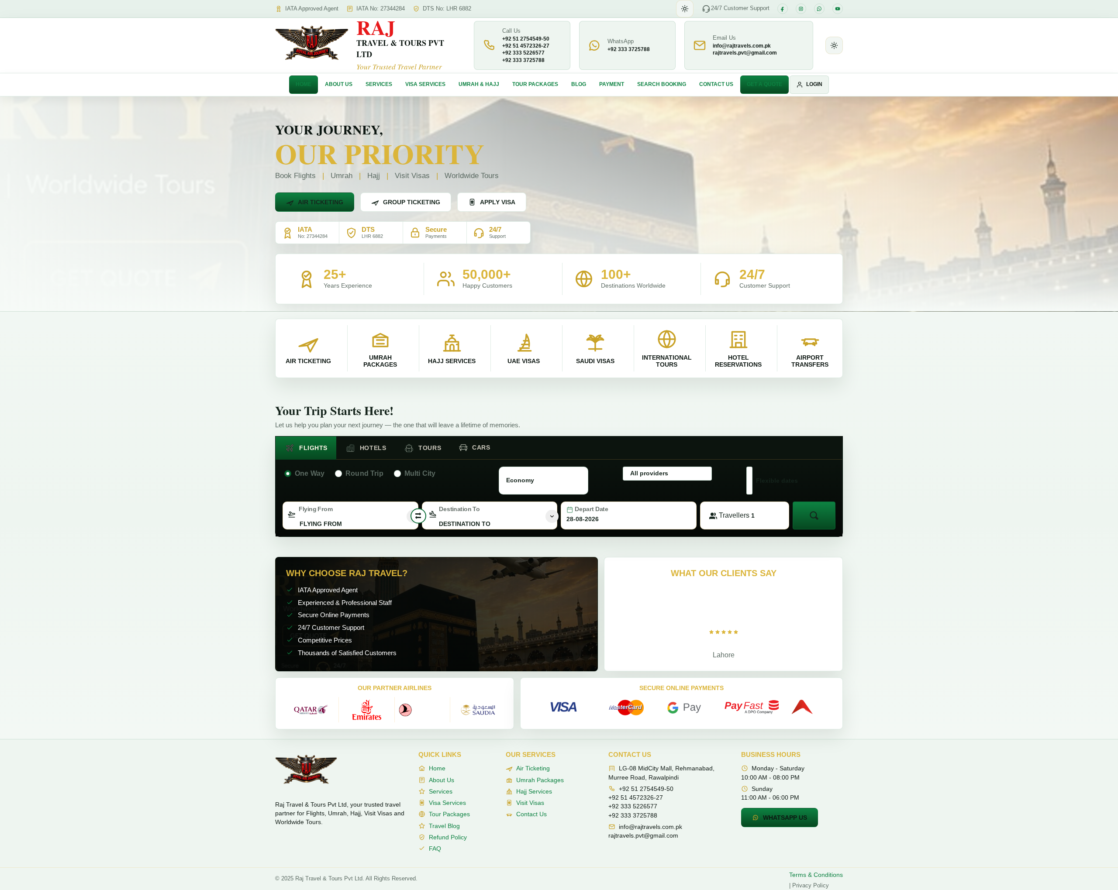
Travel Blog (444, 825)
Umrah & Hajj (479, 84)
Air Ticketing (320, 202)
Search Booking (661, 84)
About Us (338, 84)
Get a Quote (764, 84)
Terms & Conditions (816, 874)
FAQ (435, 848)
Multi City (420, 473)
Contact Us (716, 84)
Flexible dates (777, 480)
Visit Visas (530, 802)
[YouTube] (837, 8)
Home (303, 84)
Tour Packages (535, 84)
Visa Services (425, 84)
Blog (578, 84)
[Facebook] (782, 8)
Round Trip (364, 473)
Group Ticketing (411, 202)
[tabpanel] (559, 496)
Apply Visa (497, 202)
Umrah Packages (540, 780)
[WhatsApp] (819, 8)
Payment (611, 84)
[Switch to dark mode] (685, 8)
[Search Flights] (814, 515)
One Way (309, 473)
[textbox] (350, 523)
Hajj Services (534, 791)
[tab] (306, 448)
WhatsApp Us (785, 817)
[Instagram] (801, 8)
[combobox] (350, 515)
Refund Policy (448, 837)
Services (379, 84)
